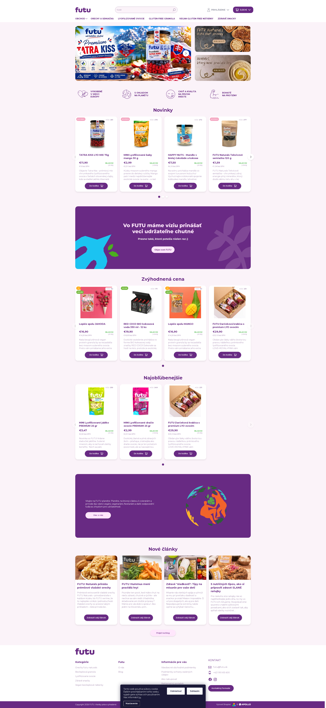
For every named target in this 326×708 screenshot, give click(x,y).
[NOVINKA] (96, 134)
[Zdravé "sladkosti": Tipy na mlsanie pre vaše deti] (185, 568)
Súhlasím (194, 691)
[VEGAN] (141, 303)
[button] (80, 53)
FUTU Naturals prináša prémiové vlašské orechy (94, 586)
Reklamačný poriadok (172, 683)
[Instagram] (215, 679)
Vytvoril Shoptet (223, 704)
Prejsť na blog (163, 633)
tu (140, 697)
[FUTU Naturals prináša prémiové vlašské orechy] (96, 568)
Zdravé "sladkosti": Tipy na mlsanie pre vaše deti (184, 586)
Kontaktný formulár (221, 688)
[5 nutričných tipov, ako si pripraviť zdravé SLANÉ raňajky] (230, 568)
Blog (120, 672)
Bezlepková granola (85, 672)
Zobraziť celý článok (96, 618)
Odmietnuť (176, 691)
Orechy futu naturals (86, 667)
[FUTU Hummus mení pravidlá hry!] (141, 568)
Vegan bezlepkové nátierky (89, 685)
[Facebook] (210, 679)
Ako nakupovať (169, 679)
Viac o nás (98, 515)
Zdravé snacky (82, 680)
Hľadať (174, 10)
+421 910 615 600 (221, 672)
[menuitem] (81, 19)
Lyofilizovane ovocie (85, 676)
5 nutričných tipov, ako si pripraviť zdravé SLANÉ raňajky (227, 588)
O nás (121, 667)
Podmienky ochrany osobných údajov (176, 673)
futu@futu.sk (220, 667)
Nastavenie (132, 703)
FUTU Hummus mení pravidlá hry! (136, 586)
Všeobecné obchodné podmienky (178, 667)
